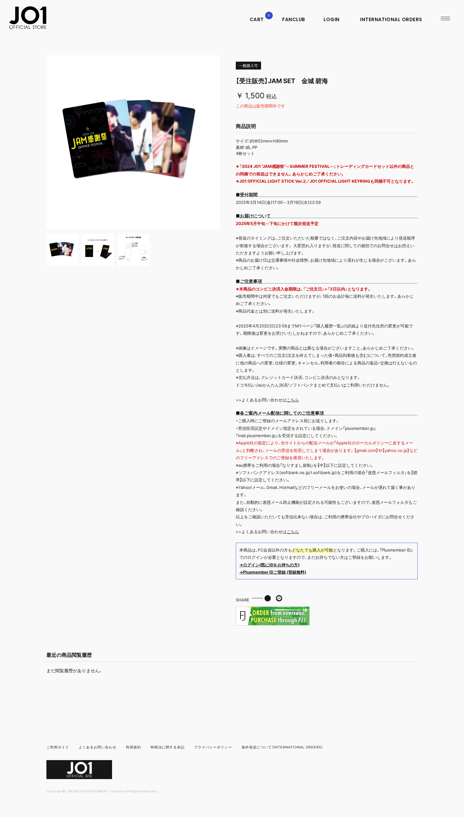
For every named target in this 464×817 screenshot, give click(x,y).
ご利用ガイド (57, 747)
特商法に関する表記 (168, 747)
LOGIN (331, 19)
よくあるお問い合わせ (97, 747)
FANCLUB (293, 19)
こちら (293, 400)
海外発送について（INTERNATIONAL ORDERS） (282, 747)
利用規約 (133, 747)
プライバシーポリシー (213, 747)
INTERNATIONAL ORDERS (391, 19)
